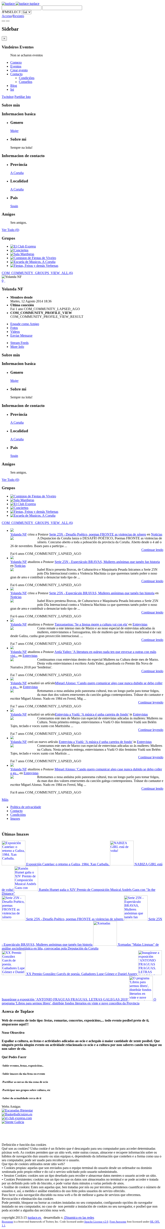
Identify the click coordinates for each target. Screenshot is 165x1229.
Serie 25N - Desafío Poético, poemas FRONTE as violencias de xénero (97, 534)
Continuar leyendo (150, 702)
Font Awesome (118, 1221)
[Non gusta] (4, 280)
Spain (14, 206)
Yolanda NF (18, 534)
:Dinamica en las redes (79, 1217)
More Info (17, 346)
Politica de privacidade (25, 807)
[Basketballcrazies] (17, 1114)
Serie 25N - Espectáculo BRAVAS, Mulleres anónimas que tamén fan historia (107, 562)
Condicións (26, 78)
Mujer (14, 131)
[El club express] (17, 1118)
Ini (12, 89)
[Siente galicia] (13, 1122)
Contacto (16, 74)
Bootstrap (7, 1221)
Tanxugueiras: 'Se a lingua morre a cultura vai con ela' (91, 624)
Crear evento (19, 70)
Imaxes (15, 818)
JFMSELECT (11, 12)
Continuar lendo (152, 550)
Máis (5, 799)
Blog (13, 85)
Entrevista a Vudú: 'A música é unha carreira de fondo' (92, 714)
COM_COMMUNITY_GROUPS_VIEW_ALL (37, 273)
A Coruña (17, 173)
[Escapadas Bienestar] (17, 1110)
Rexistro (18, 16)
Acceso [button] (7, 16)
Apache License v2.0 (96, 1221)
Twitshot (8, 97)
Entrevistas (140, 624)
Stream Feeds (19, 343)
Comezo (16, 62)
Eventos (15, 66)
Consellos (25, 82)
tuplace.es (35, 1217)
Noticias (156, 534)
